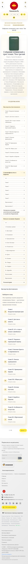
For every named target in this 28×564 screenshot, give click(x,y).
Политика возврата (6, 540)
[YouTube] (17, 503)
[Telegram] (6, 503)
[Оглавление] (4, 14)
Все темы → (18, 525)
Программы (5, 485)
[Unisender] (8, 465)
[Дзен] (13, 503)
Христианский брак (5, 519)
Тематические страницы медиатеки (13, 513)
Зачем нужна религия (14, 521)
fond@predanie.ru (8, 497)
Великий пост (17, 516)
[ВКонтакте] (3, 503)
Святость (15, 518)
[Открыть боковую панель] (25, 2)
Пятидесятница (12, 525)
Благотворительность (8, 470)
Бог (11, 518)
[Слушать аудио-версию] (24, 14)
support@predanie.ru (13, 499)
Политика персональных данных (10, 544)
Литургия (8, 518)
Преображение (5, 525)
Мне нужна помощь (10, 507)
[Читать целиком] (7, 14)
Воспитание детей (14, 519)
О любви (19, 518)
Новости (4, 478)
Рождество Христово (6, 516)
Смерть (20, 519)
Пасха (12, 516)
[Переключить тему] (2, 6)
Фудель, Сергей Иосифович (14, 32)
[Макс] (10, 503)
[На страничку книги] (14, 18)
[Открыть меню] (2, 2)
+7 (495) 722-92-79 (9, 495)
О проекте (4, 542)
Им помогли (5, 483)
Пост (22, 516)
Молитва (3, 518)
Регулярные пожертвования (9, 535)
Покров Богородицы (6, 523)
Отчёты (3, 481)
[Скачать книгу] (22, 14)
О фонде (4, 476)
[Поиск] (25, 6)
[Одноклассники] (20, 503)
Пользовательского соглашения (10, 559)
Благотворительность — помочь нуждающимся (14, 474)
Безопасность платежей (8, 537)
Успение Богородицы (15, 523)
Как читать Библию (5, 521)
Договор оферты (6, 533)
